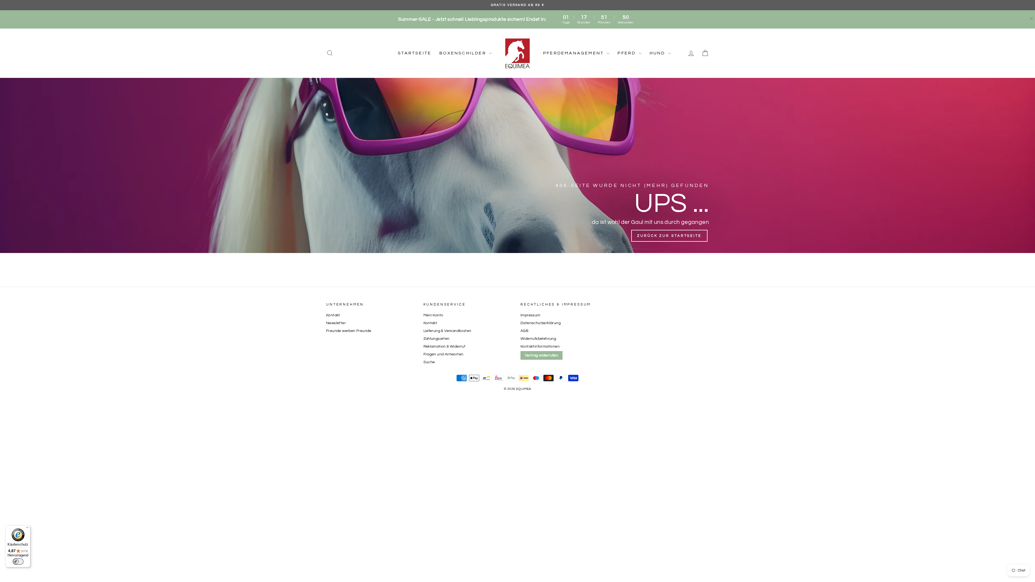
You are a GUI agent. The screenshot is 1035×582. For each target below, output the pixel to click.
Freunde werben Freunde (348, 331)
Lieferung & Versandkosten (447, 331)
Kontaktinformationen (540, 346)
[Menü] (27, 528)
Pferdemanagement (574, 53)
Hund (658, 53)
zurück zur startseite (669, 236)
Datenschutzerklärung (540, 323)
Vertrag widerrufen (541, 355)
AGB (524, 331)
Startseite (414, 53)
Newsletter (336, 323)
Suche (429, 362)
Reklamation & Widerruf (444, 346)
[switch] (18, 561)
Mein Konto (433, 315)
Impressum (530, 315)
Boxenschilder (463, 53)
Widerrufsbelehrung (538, 339)
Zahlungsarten (436, 339)
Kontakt (333, 315)
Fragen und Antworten (443, 354)
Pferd (627, 53)
